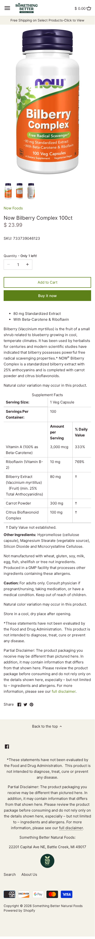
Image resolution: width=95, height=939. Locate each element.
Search (10, 874)
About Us (29, 874)
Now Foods (13, 208)
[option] (8, 191)
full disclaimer (64, 691)
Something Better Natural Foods (58, 906)
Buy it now (47, 295)
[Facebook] (7, 746)
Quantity (20, 256)
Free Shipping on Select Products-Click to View (47, 20)
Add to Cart (47, 282)
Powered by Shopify (19, 910)
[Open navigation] (7, 8)
